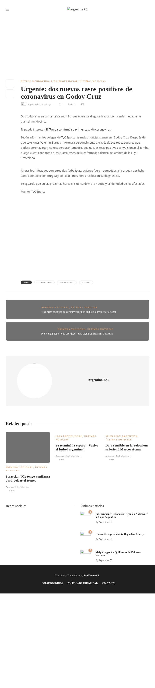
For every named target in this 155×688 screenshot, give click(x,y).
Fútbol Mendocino (35, 81)
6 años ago (46, 104)
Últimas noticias (93, 81)
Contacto (108, 583)
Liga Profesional (64, 81)
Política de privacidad (82, 583)
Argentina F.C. (34, 104)
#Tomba (86, 282)
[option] (28, 461)
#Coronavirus (44, 282)
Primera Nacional (55, 307)
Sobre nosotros (52, 583)
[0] (85, 516)
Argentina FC (105, 522)
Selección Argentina (121, 436)
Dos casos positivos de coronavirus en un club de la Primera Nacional (79, 311)
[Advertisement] (77, 26)
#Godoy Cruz (67, 282)
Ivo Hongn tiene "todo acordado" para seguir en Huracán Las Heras (77, 333)
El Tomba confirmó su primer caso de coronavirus (78, 129)
